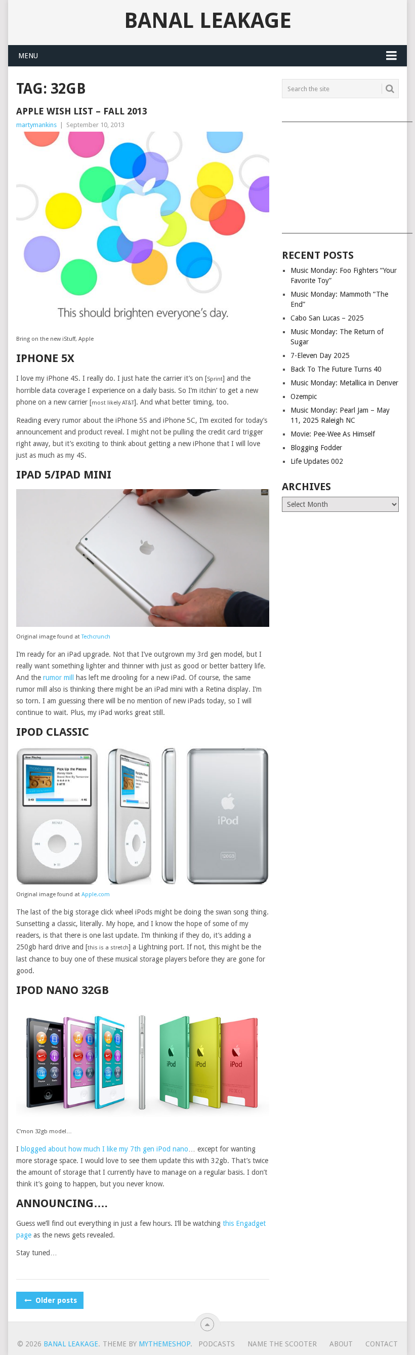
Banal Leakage (208, 20)
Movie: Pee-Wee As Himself (332, 434)
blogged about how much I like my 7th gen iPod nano (104, 1149)
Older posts (55, 1300)
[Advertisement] (340, 174)
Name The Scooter (282, 1344)
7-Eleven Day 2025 (320, 355)
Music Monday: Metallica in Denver (344, 383)
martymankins (36, 125)
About (341, 1344)
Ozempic (303, 396)
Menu (28, 56)
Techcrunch (95, 636)
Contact (381, 1344)
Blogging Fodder (316, 448)
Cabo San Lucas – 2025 (327, 318)
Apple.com (95, 894)
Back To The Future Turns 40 (336, 369)
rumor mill (58, 677)
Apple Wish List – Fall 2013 (81, 111)
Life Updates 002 (316, 461)
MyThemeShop (164, 1344)
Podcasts (216, 1344)
